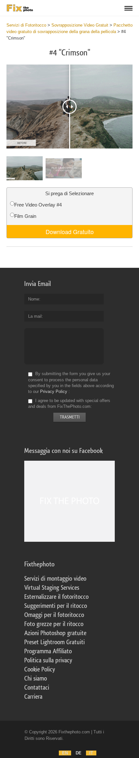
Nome (33, 299)
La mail (35, 316)
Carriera (33, 696)
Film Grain (25, 216)
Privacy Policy (53, 391)
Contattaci (36, 687)
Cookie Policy (39, 669)
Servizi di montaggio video (55, 578)
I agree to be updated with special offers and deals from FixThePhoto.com (69, 403)
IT (91, 753)
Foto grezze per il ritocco (53, 624)
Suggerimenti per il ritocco (55, 606)
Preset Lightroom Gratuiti (54, 642)
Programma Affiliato (48, 651)
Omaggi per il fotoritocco (54, 615)
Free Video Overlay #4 (38, 204)
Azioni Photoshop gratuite (55, 633)
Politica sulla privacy (48, 660)
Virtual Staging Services (51, 588)
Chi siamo (35, 678)
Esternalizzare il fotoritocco (56, 597)
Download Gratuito (70, 231)
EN (65, 753)
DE (78, 753)
